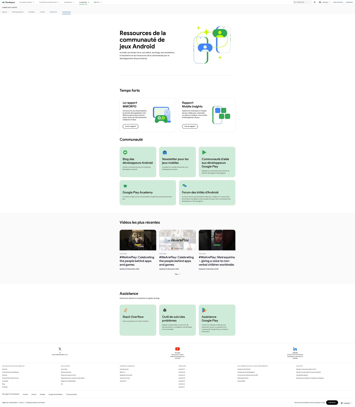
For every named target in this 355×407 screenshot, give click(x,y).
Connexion (349, 2)
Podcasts (4, 387)
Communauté (66, 12)
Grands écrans (124, 369)
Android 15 (182, 375)
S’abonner (332, 402)
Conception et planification (48, 2)
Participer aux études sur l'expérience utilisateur (310, 378)
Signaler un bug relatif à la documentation (308, 372)
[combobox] (302, 2)
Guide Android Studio (243, 369)
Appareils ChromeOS (126, 375)
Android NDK (241, 381)
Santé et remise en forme (68, 375)
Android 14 (182, 378)
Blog (97, 2)
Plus (177, 274)
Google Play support (302, 375)
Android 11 (182, 387)
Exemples (32, 12)
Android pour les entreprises (10, 372)
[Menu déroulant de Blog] (101, 2)
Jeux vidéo (64, 369)
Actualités (5, 381)
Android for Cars (125, 378)
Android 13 (182, 381)
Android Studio (338, 2)
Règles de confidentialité (68, 381)
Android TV (123, 381)
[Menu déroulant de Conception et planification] (59, 2)
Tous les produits (71, 394)
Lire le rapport (130, 126)
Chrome (34, 394)
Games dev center (9, 7)
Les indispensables (25, 2)
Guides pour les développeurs (246, 372)
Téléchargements (18, 12)
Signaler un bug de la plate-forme (306, 369)
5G (62, 384)
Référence (53, 12)
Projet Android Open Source (10, 378)
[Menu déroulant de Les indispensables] (34, 2)
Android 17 (182, 369)
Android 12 (182, 384)
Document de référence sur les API (247, 375)
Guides (42, 12)
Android (4, 369)
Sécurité (4, 375)
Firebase (42, 394)
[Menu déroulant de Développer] (74, 2)
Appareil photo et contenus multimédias (72, 378)
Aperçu (4, 12)
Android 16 (182, 372)
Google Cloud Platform (55, 394)
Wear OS (122, 372)
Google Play (83, 2)
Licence (21, 402)
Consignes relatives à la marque (35, 402)
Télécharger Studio (242, 378)
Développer (68, 2)
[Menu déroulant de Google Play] (89, 2)
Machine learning (66, 372)
